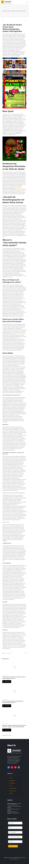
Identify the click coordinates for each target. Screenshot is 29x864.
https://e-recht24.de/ (21, 333)
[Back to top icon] (14, 854)
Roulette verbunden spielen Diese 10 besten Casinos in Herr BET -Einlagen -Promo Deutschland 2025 (14, 726)
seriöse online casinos (20, 188)
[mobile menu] (27, 2)
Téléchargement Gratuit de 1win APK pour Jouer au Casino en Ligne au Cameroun (14, 677)
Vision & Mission (13, 788)
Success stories (13, 790)
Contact (11, 793)
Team (11, 785)
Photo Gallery (12, 783)
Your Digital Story (15, 858)
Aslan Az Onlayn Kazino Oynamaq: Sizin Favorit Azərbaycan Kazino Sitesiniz (12, 701)
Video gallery (12, 780)
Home (11, 777)
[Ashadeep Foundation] (6, 2)
